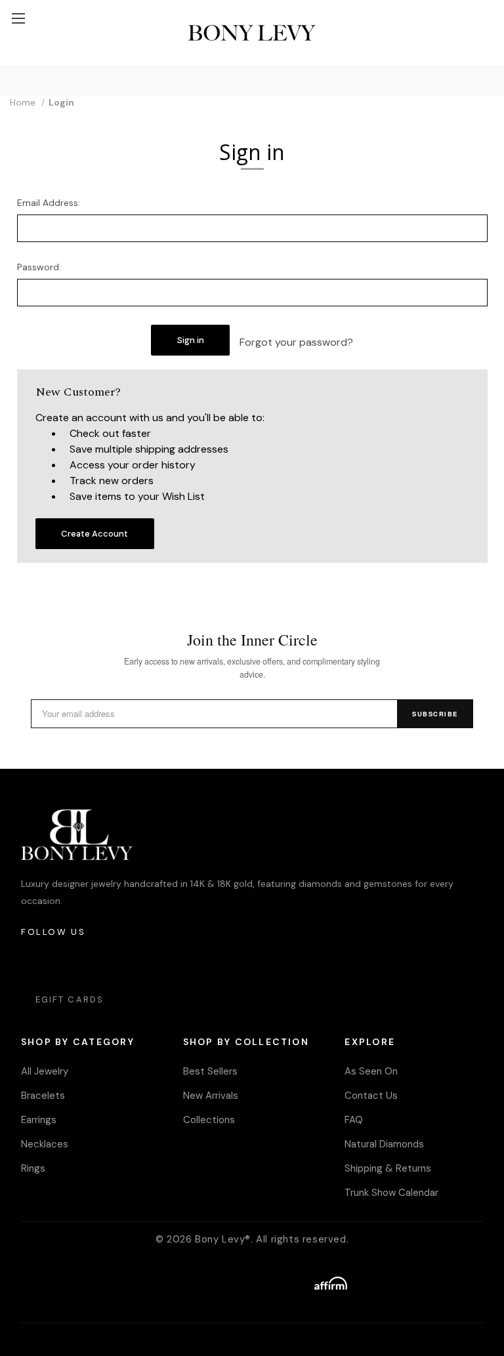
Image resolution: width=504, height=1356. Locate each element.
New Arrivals (210, 1095)
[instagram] (32, 964)
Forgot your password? (296, 342)
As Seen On (371, 1071)
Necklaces (44, 1144)
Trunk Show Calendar (391, 1192)
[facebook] (68, 964)
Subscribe (435, 713)
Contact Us (371, 1095)
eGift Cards (69, 999)
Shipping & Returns (388, 1168)
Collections (209, 1119)
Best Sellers (210, 1071)
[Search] (12, 80)
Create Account (94, 533)
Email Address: (48, 203)
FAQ (354, 1119)
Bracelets (43, 1095)
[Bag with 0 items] (488, 7)
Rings (33, 1168)
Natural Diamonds (384, 1144)
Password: (39, 267)
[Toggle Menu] (18, 18)
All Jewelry (44, 1071)
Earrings (38, 1119)
